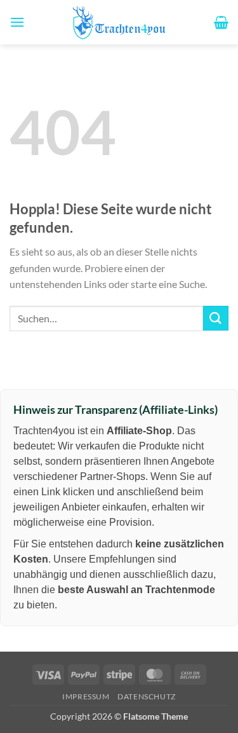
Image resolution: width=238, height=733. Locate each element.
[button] (17, 22)
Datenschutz (146, 696)
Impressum (86, 696)
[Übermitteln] (215, 318)
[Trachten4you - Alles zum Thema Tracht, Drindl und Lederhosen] (119, 22)
